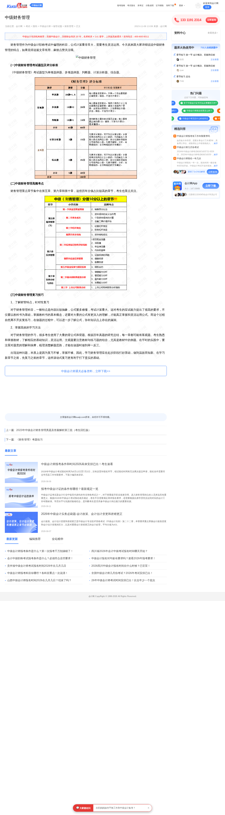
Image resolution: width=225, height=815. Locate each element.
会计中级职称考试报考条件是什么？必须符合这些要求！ (40, 558)
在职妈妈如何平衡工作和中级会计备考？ (115, 808)
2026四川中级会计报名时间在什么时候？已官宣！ (120, 565)
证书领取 (160, 5)
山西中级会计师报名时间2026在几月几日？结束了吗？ (39, 580)
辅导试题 (57, 26)
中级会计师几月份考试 (188, 147)
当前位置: (10, 26)
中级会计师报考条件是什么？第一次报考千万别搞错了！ (40, 551)
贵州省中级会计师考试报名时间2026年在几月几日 (36, 565)
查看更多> (213, 33)
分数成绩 (150, 5)
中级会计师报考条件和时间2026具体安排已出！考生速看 (77, 464)
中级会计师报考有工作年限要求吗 (193, 136)
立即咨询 (211, 20)
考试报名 (131, 5)
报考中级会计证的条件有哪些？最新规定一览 (69, 488)
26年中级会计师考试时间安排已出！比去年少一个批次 (123, 580)
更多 (181, 5)
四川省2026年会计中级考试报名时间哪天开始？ (119, 551)
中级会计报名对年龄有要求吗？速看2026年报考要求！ (123, 558)
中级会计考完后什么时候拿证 (188, 118)
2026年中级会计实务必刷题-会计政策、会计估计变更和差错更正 (81, 514)
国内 (35, 26)
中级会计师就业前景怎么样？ (192, 111)
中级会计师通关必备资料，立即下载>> (85, 371)
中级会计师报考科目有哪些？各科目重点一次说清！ (37, 573)
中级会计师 (37, 5)
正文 (78, 26)
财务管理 (69, 26)
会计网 (19, 26)
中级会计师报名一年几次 (189, 158)
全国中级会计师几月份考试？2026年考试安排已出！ (122, 573)
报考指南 (121, 5)
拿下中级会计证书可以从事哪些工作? (193, 103)
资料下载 (170, 5)
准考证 (140, 5)
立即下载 (210, 185)
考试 (28, 26)
